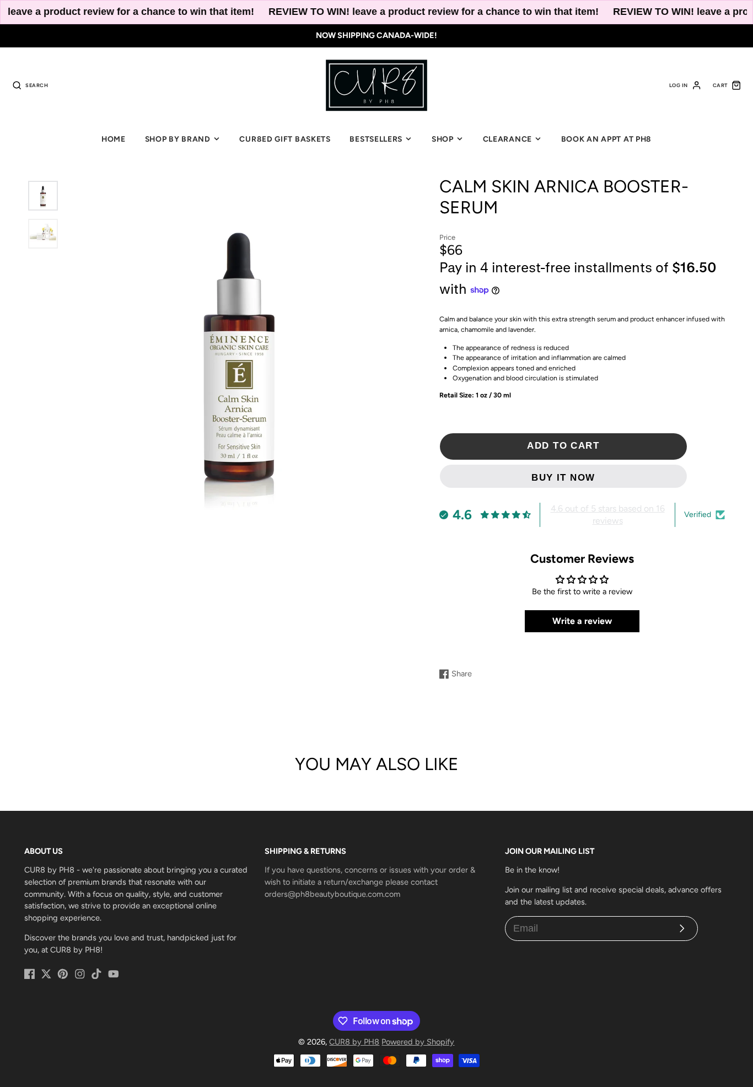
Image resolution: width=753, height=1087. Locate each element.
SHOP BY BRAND (178, 138)
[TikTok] (96, 974)
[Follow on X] (46, 974)
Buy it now (563, 477)
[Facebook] (29, 974)
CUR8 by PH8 (354, 1042)
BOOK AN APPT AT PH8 (606, 138)
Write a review (582, 621)
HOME (113, 138)
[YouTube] (113, 974)
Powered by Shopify (417, 1042)
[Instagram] (79, 974)
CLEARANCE (507, 138)
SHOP (443, 138)
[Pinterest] (62, 974)
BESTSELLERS (375, 138)
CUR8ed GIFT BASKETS (284, 138)
